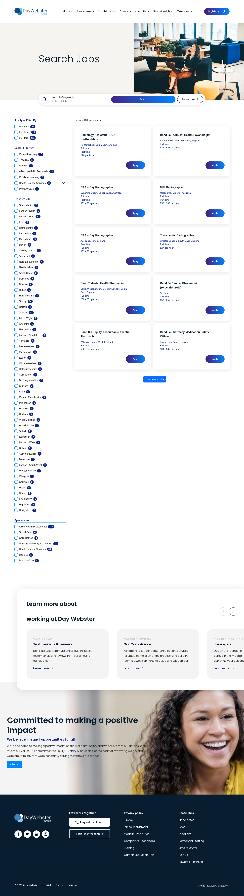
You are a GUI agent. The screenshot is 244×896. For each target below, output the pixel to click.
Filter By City (22, 198)
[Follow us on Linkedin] (36, 834)
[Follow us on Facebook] (18, 834)
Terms (60, 885)
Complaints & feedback (139, 841)
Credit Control (188, 848)
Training (129, 848)
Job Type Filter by (25, 120)
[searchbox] (80, 101)
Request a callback (92, 822)
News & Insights (162, 11)
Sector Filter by (24, 147)
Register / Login (216, 11)
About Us (140, 11)
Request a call (190, 99)
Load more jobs (155, 379)
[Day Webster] (30, 11)
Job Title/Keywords (63, 97)
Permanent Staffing (191, 841)
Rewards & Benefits (191, 862)
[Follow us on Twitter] (27, 834)
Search (143, 99)
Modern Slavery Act (136, 834)
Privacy (128, 820)
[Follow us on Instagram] (45, 834)
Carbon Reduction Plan (139, 855)
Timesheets (184, 11)
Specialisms (84, 11)
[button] (223, 611)
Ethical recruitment (136, 827)
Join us (183, 855)
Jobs (66, 11)
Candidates (105, 11)
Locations (185, 834)
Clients (124, 11)
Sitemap (74, 885)
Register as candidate (89, 833)
